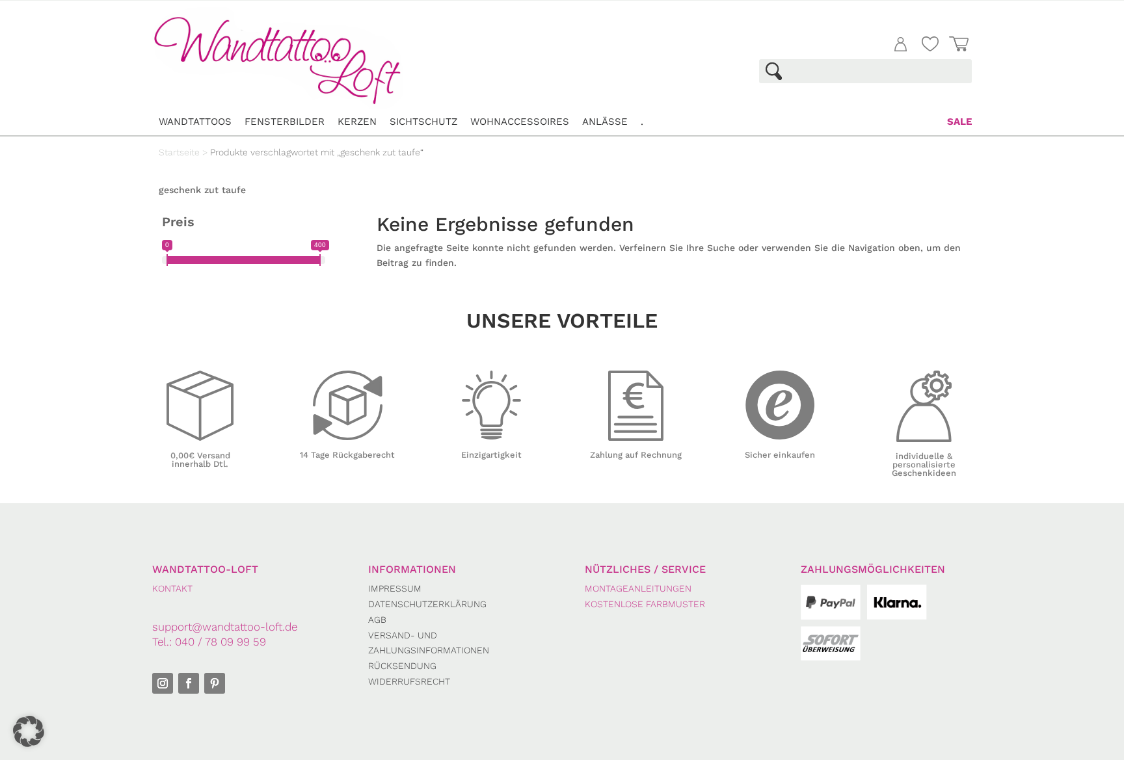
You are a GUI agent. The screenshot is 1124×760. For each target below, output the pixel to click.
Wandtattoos (195, 121)
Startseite (179, 152)
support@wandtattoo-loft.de (224, 626)
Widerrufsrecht (409, 681)
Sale (959, 121)
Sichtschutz (423, 121)
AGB (377, 619)
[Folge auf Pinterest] (214, 683)
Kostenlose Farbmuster (645, 604)
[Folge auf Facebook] (188, 683)
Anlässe (605, 121)
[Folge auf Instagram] (162, 683)
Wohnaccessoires (519, 121)
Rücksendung (402, 666)
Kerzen (357, 121)
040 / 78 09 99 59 (220, 641)
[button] (28, 731)
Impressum (394, 588)
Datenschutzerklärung (427, 604)
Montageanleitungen (638, 588)
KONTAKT (172, 588)
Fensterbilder (285, 121)
